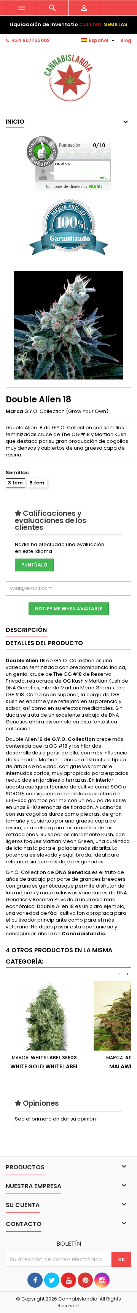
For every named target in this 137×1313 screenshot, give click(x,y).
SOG (116, 786)
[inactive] (68, 163)
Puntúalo (34, 565)
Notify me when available (68, 608)
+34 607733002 (30, 40)
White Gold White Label (44, 1066)
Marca (14, 411)
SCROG (15, 793)
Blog (125, 40)
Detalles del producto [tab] (44, 643)
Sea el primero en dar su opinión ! (57, 1118)
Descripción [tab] (26, 629)
